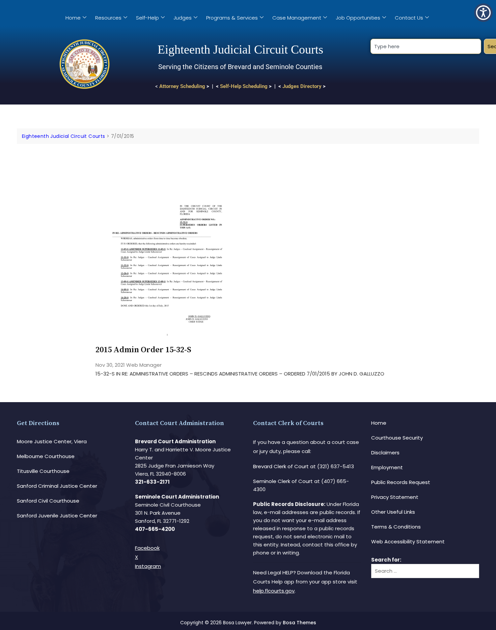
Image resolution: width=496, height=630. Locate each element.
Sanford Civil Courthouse (48, 500)
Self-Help (147, 17)
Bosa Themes (299, 622)
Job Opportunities (358, 17)
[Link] (167, 163)
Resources (108, 17)
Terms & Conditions (396, 526)
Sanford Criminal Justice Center (57, 485)
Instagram (148, 566)
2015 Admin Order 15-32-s (143, 350)
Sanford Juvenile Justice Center (57, 515)
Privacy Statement (394, 497)
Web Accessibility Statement (408, 541)
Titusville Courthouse (43, 471)
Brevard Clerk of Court (281, 466)
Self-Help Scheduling (244, 86)
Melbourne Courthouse (46, 456)
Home (73, 17)
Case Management (296, 17)
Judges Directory (302, 86)
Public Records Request (400, 482)
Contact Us (409, 17)
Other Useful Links (393, 511)
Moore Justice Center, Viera (52, 441)
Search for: (386, 559)
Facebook (147, 547)
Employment (387, 467)
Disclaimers (385, 452)
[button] (483, 12)
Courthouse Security (397, 437)
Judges (182, 17)
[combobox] (425, 46)
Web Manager (144, 364)
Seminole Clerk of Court (283, 481)
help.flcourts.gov (274, 590)
